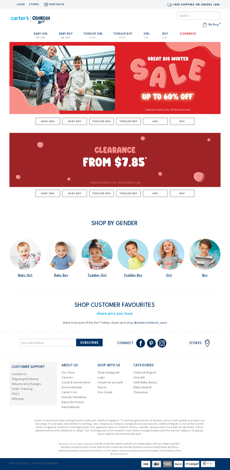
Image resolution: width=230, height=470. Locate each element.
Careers (67, 377)
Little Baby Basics (145, 382)
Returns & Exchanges (26, 384)
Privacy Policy (18, 463)
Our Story (68, 372)
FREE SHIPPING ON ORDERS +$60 (195, 4)
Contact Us (19, 374)
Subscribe (89, 342)
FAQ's (16, 394)
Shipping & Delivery (25, 379)
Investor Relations (74, 397)
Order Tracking (22, 389)
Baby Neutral (142, 387)
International (71, 407)
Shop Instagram (108, 372)
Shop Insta (56, 4)
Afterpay (18, 399)
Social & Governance (76, 382)
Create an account (110, 382)
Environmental (72, 387)
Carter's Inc (69, 392)
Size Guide (105, 392)
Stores (34, 4)
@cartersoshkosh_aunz (150, 323)
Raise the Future (73, 402)
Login (21, 4)
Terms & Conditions (44, 463)
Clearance (140, 392)
